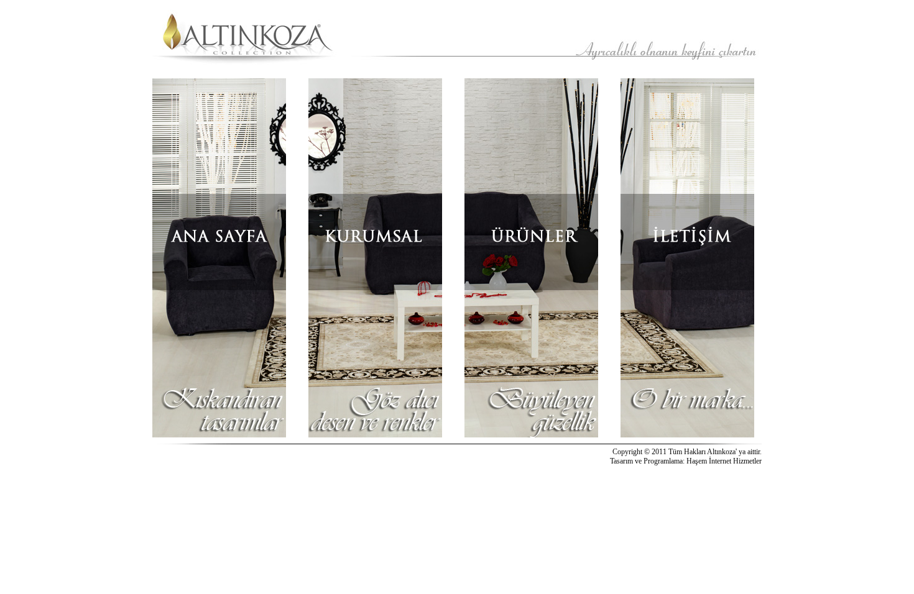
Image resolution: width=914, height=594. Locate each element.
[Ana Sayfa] (219, 257)
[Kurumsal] (375, 257)
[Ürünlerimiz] (531, 257)
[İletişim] (687, 257)
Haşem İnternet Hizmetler (724, 461)
